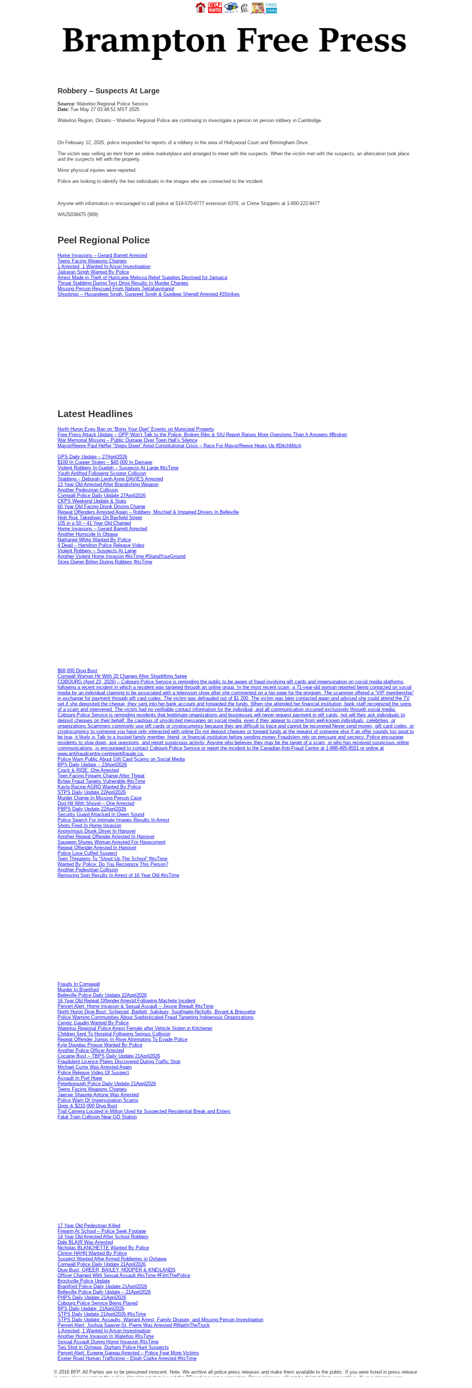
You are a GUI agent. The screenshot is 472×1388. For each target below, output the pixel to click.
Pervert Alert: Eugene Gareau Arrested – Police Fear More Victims (128, 1353)
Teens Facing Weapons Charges (92, 261)
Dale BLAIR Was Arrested (85, 1242)
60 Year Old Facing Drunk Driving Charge (101, 506)
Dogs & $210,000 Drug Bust (87, 1105)
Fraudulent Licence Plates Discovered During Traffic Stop (119, 1061)
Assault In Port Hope (80, 1078)
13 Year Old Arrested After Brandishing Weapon (108, 484)
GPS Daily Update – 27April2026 (92, 456)
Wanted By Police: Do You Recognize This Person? (113, 864)
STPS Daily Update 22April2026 (92, 792)
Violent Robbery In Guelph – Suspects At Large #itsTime (118, 468)
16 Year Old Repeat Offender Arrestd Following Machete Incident (126, 1000)
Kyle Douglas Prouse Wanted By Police (100, 1045)
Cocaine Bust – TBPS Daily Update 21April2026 (109, 1056)
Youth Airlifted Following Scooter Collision (102, 473)
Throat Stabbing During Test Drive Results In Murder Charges (123, 283)
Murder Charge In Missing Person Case (100, 798)
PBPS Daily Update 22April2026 (92, 809)
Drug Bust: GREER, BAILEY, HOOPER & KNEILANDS (117, 1270)
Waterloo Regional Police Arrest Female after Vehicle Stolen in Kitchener (135, 1028)
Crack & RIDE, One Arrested (88, 770)
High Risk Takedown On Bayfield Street (100, 517)
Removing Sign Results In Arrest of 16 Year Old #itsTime (118, 875)
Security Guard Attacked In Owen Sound (101, 814)
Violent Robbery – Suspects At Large (97, 551)
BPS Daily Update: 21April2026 (91, 1308)
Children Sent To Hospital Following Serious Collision (114, 1034)
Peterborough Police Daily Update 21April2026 (107, 1083)
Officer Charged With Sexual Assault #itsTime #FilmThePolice (124, 1275)
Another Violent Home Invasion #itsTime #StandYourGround (121, 556)
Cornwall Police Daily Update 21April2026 (102, 1264)
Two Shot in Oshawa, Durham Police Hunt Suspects (113, 1347)
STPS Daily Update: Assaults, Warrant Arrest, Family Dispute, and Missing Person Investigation (160, 1319)
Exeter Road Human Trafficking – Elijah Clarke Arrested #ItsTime (127, 1358)
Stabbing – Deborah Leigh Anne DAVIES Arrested (110, 479)
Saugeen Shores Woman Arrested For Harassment (112, 842)
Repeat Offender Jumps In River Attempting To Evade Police (122, 1039)
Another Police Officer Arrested (91, 1050)
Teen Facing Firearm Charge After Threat (101, 775)
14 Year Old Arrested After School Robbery (103, 1236)
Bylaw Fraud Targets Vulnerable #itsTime (101, 781)
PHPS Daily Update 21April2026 (92, 1297)
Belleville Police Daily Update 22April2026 (102, 995)
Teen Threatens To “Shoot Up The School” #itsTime (112, 858)
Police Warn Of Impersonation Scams (98, 1100)
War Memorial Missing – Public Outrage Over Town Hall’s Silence (127, 440)
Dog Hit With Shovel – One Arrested (96, 803)
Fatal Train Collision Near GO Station (97, 1117)
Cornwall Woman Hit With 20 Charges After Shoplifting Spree (122, 676)
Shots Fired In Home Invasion (89, 825)
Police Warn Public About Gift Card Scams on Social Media (121, 759)
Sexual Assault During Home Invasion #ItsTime (108, 1341)
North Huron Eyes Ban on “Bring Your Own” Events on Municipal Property (136, 429)
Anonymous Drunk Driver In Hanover (97, 831)
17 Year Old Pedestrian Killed (89, 1225)
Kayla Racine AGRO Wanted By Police (99, 787)
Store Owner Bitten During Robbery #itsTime (105, 562)
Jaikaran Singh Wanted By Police (93, 272)
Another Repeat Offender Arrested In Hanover (106, 836)
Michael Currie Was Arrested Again (95, 1067)
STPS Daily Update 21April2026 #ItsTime (102, 1314)
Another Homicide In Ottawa (88, 534)
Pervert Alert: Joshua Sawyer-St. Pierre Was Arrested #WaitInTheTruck (134, 1325)
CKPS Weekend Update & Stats (92, 501)
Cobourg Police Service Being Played (98, 1303)
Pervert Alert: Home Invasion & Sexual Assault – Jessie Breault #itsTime (136, 1006)
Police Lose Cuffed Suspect (87, 853)
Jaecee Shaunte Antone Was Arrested (98, 1094)
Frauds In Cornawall (79, 984)
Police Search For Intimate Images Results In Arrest (113, 820)
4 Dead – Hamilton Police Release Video (101, 545)
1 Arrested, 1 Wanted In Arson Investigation (104, 266)
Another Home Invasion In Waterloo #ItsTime (106, 1336)
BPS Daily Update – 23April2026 (92, 764)
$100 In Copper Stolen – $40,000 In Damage (105, 462)
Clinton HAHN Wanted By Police (92, 1253)
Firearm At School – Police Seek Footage (102, 1231)
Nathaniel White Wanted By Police (94, 539)
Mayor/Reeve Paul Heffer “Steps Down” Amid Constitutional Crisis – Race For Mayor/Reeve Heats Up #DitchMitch (179, 445)
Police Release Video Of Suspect (93, 1072)
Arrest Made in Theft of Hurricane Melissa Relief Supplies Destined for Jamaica (142, 277)
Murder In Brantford (78, 989)
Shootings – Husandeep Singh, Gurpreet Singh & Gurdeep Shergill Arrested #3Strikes (149, 294)
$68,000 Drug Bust (77, 670)
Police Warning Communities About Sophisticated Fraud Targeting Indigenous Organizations (156, 1017)
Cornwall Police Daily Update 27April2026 (102, 495)
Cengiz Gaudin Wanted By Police (93, 1023)
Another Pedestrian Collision (88, 490)
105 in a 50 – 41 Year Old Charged (94, 523)
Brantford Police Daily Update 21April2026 (102, 1286)
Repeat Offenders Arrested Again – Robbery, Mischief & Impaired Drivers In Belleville (148, 512)
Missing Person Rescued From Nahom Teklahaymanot (116, 288)
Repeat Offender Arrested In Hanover (97, 847)
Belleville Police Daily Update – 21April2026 (104, 1292)
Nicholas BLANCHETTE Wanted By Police (103, 1247)
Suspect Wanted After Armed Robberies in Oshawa (112, 1259)
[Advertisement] (236, 616)
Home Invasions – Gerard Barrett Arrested (102, 255)
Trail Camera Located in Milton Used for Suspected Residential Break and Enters (144, 1111)
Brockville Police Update (84, 1281)
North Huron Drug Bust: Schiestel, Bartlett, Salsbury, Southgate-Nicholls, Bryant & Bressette (157, 1011)
